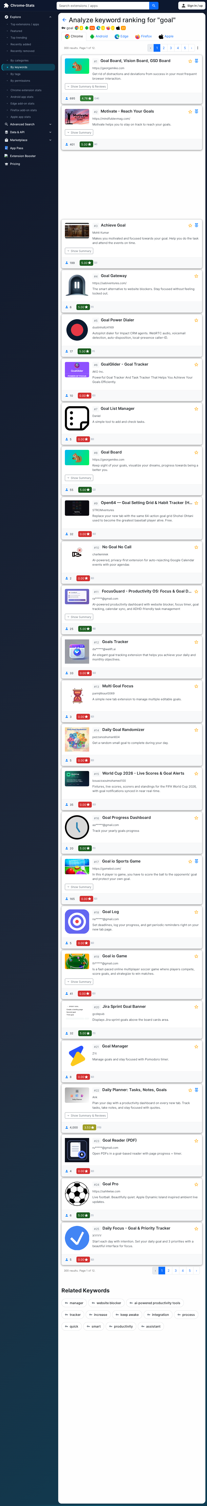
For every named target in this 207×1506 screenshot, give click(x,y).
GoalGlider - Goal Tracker (124, 364)
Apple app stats (21, 116)
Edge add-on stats (22, 103)
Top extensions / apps (25, 24)
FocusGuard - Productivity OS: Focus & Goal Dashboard (154, 591)
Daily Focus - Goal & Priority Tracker (136, 1228)
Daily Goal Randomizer (123, 729)
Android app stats (22, 96)
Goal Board (111, 452)
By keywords (19, 67)
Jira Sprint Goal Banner (124, 1006)
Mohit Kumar (100, 232)
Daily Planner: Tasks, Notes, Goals (134, 1089)
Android (101, 36)
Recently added (21, 44)
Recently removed (22, 51)
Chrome (76, 36)
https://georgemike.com (108, 68)
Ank (94, 1097)
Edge (123, 36)
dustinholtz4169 (103, 327)
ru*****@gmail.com (105, 1147)
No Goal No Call (116, 546)
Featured (16, 31)
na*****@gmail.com (105, 919)
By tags (15, 74)
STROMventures (103, 510)
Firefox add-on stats (24, 110)
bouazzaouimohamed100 (109, 780)
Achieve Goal (113, 225)
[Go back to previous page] (64, 20)
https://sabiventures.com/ (109, 283)
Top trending (19, 37)
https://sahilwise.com (106, 1191)
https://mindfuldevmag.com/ (111, 118)
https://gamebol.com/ (106, 868)
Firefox (146, 36)
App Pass (16, 148)
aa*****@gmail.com (105, 825)
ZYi (94, 1053)
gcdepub (98, 1014)
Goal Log (110, 911)
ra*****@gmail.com (105, 598)
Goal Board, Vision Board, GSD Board (135, 60)
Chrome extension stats (26, 90)
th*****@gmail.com (105, 963)
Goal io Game (114, 955)
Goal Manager (115, 1046)
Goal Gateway (114, 275)
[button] (191, 5)
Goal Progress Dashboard (126, 817)
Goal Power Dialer (117, 319)
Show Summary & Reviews (88, 86)
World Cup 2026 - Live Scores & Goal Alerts (143, 773)
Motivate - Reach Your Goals (127, 111)
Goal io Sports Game (121, 861)
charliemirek (100, 554)
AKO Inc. (98, 371)
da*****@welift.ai (104, 649)
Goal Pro (110, 1183)
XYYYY (96, 1235)
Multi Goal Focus (117, 685)
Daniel (96, 416)
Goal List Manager (118, 408)
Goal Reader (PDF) (119, 1140)
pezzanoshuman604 (106, 737)
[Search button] (153, 5)
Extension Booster (23, 156)
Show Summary (81, 132)
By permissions (20, 80)
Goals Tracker (115, 641)
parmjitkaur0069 (103, 693)
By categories (20, 60)
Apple (168, 36)
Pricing (15, 164)
